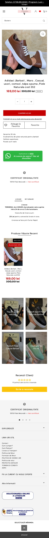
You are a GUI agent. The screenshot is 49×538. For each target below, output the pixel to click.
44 (24, 528)
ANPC (4, 468)
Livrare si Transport (9, 451)
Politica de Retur (8, 453)
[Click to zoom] (43, 34)
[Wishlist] (40, 11)
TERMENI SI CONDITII (10, 465)
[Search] (44, 20)
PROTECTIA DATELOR (10, 463)
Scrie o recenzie (24, 389)
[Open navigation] (9, 11)
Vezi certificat (33, 182)
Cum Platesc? (7, 448)
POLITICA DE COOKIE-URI (11, 458)
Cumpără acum (24, 113)
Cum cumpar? (7, 446)
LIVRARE (18, 199)
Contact (5, 443)
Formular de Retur (9, 456)
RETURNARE (29, 199)
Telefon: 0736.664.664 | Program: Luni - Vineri (24, 3)
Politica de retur (8, 460)
